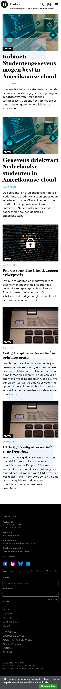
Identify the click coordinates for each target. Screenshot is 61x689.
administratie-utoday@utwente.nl (19, 543)
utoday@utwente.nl (12, 535)
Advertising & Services (17, 639)
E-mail (6, 577)
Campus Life (10, 621)
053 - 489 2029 (12, 527)
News (6, 609)
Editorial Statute (32, 665)
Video (6, 625)
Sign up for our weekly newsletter (44, 571)
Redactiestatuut (12, 665)
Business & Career (14, 635)
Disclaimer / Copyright (15, 663)
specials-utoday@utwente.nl (16, 551)
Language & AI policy (31, 668)
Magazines (9, 631)
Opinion (8, 613)
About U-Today (12, 643)
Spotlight (9, 617)
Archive (8, 652)
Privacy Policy (10, 668)
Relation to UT (9, 588)
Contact (8, 648)
